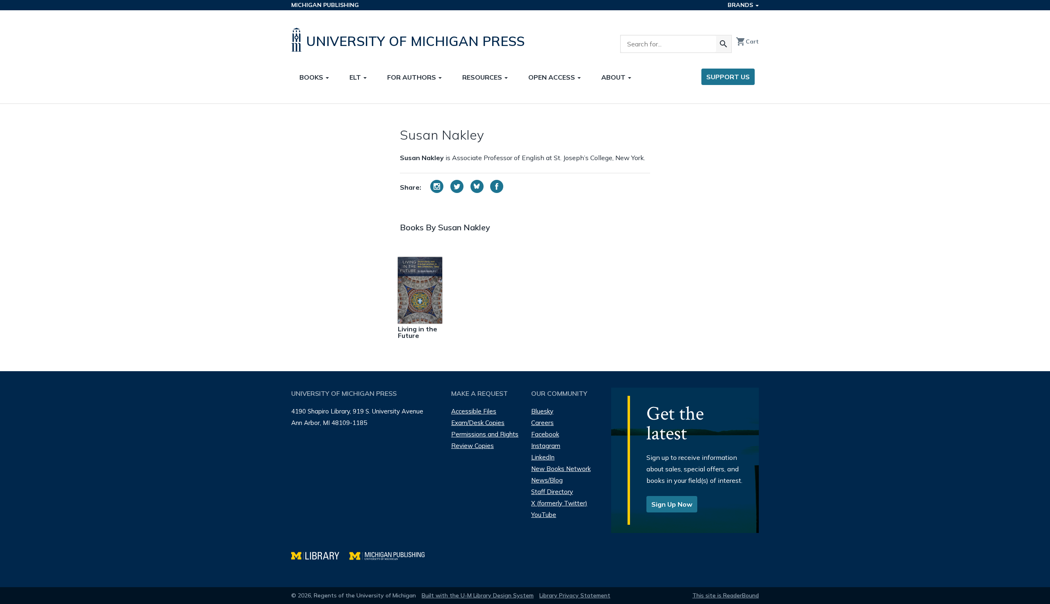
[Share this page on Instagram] (436, 186)
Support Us (728, 77)
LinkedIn (543, 457)
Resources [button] (483, 77)
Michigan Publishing (325, 5)
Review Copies (472, 446)
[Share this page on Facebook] (496, 186)
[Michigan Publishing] (391, 555)
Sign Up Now (671, 504)
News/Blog (547, 480)
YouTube (543, 515)
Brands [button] (741, 5)
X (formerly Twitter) (559, 503)
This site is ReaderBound (725, 595)
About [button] (614, 77)
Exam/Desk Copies (477, 423)
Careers (542, 423)
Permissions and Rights (484, 434)
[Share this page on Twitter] (456, 186)
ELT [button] (356, 77)
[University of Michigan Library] (320, 555)
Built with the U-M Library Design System (478, 595)
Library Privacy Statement (574, 595)
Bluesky (542, 411)
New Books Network (561, 469)
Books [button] (312, 77)
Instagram (545, 446)
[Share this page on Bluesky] (477, 186)
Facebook (545, 434)
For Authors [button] (412, 77)
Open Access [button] (552, 77)
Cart (747, 41)
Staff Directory (552, 492)
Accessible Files (473, 411)
